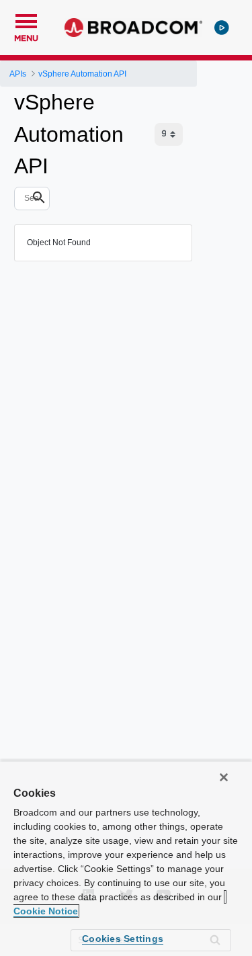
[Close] (224, 777)
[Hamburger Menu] (26, 19)
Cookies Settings (122, 938)
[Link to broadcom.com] (133, 27)
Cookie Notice (45, 911)
